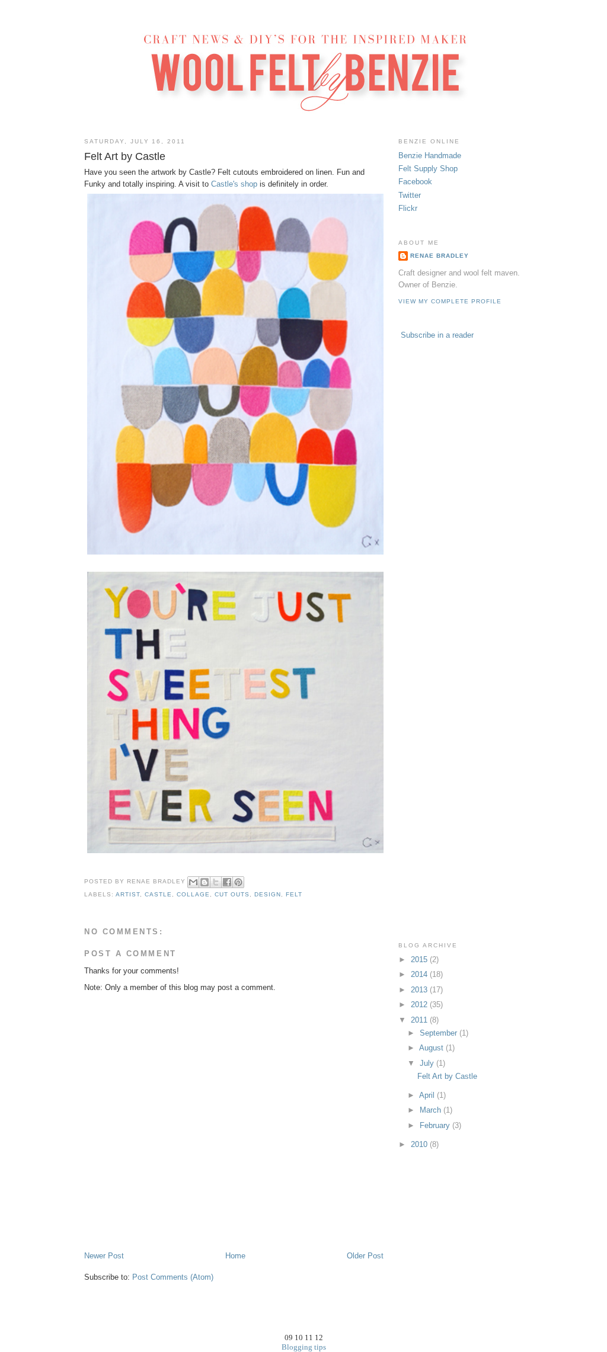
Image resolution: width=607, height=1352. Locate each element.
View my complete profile (449, 301)
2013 (420, 989)
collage (193, 894)
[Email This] (193, 882)
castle (158, 894)
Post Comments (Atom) (172, 1277)
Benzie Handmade (429, 155)
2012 (420, 1004)
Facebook (415, 181)
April (428, 1095)
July (428, 1063)
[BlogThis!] (204, 882)
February (436, 1125)
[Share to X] (216, 882)
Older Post (365, 1255)
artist (128, 894)
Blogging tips (304, 1347)
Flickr (407, 208)
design (267, 894)
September (439, 1033)
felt (294, 894)
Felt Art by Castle (447, 1076)
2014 (420, 974)
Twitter (409, 195)
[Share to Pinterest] (238, 882)
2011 (420, 1019)
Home (235, 1255)
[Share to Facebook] (227, 882)
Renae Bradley (439, 255)
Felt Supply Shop (428, 168)
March (431, 1110)
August (432, 1047)
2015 (420, 959)
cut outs (232, 894)
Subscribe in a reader (437, 335)
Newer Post (104, 1255)
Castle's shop (234, 184)
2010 (420, 1144)
